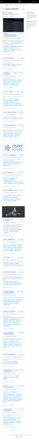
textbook (14, 265)
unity (4, 231)
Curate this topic (29, 18)
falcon (16, 395)
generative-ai (19, 284)
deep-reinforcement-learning (13, 231)
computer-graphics (12, 178)
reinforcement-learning (13, 46)
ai (13, 100)
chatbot (10, 395)
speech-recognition (10, 135)
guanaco (4, 400)
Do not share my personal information (19, 435)
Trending (10, 4)
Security (13, 434)
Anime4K (10, 172)
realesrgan (9, 200)
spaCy (11, 91)
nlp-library (11, 105)
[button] (5, 16)
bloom (6, 394)
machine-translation (6, 281)
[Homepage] (19, 1)
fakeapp (17, 83)
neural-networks (5, 49)
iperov (5, 239)
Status (16, 434)
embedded (11, 133)
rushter (6, 354)
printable (4, 347)
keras (12, 58)
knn (10, 322)
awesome (13, 299)
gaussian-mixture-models (13, 319)
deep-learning (20, 46)
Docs (23, 434)
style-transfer (11, 377)
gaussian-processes (15, 322)
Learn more (28, 28)
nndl (5, 257)
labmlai (5, 33)
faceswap (7, 74)
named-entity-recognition (17, 103)
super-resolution (20, 181)
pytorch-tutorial (12, 112)
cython (17, 102)
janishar (6, 332)
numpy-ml (12, 311)
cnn (16, 178)
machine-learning (6, 46)
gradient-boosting (14, 324)
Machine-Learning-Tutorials (9, 292)
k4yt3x (5, 190)
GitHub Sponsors (24, 4)
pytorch (10, 118)
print (20, 344)
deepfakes (6, 72)
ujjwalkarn (6, 291)
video (4, 178)
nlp (3, 394)
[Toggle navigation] (2, 1)
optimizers (12, 51)
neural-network (5, 102)
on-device (15, 136)
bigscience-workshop (7, 386)
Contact (25, 434)
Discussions (19, 38)
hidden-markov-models (6, 324)
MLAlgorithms (11, 354)
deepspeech (11, 136)
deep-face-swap (5, 250)
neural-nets (5, 83)
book (15, 342)
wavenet (4, 322)
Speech (14, 272)
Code (5, 38)
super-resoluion (14, 200)
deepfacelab (11, 250)
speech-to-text (5, 136)
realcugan (4, 200)
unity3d (7, 231)
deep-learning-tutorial (6, 51)
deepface (9, 83)
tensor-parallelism (9, 400)
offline (20, 133)
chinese (10, 265)
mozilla (5, 125)
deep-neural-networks (13, 245)
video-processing (6, 180)
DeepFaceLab (11, 239)
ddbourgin (6, 311)
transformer (17, 263)
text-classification (11, 102)
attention (18, 49)
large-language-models (17, 400)
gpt (12, 397)
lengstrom (6, 370)
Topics (7, 4)
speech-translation (6, 284)
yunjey (5, 112)
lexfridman (6, 409)
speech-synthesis (14, 281)
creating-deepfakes (17, 250)
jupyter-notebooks (18, 422)
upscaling (4, 183)
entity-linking (20, 105)
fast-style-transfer (8, 370)
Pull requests (14, 38)
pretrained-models (17, 397)
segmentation (19, 420)
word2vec (19, 317)
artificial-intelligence (6, 103)
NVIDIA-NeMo (7, 272)
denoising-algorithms (10, 183)
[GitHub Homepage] (16, 437)
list (3, 299)
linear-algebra (5, 344)
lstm (22, 317)
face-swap (15, 81)
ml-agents (7, 220)
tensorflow (4, 135)
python (4, 64)
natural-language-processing (7, 100)
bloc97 (5, 172)
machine (18, 342)
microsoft (6, 155)
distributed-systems (11, 394)
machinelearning (11, 303)
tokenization (15, 105)
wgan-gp (19, 324)
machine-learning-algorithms (7, 363)
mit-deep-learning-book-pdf (9, 333)
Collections (15, 4)
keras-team (7, 58)
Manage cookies (30, 434)
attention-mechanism (20, 265)
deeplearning (20, 81)
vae (18, 319)
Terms (7, 434)
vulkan (11, 197)
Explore (3, 4)
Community (19, 434)
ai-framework (5, 165)
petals (11, 387)
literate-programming (12, 49)
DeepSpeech (11, 125)
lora (21, 49)
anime (7, 178)
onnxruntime (13, 155)
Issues (9, 38)
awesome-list (5, 303)
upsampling (15, 181)
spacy (11, 103)
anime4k (16, 183)
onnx (9, 165)
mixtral (4, 402)
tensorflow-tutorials (6, 422)
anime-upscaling (20, 183)
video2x (10, 190)
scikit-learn (21, 162)
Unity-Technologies (8, 219)
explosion (6, 91)
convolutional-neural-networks (7, 181)
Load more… (13, 430)
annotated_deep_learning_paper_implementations (10, 35)
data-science (9, 64)
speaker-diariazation (13, 284)
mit (15, 417)
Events (19, 4)
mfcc (8, 322)
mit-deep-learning (8, 410)
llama (10, 397)
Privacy (10, 434)
